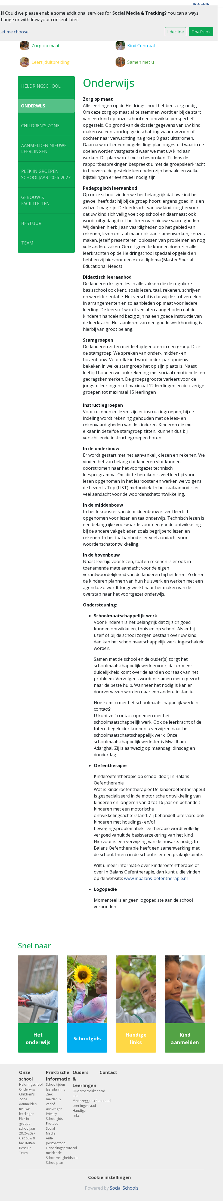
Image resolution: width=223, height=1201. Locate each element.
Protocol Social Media (52, 1128)
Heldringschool (41, 86)
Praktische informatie (55, 1075)
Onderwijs (33, 106)
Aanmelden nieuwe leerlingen (44, 148)
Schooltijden (55, 1084)
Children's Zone (40, 126)
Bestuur (31, 223)
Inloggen (201, 4)
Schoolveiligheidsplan (55, 1157)
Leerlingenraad (82, 1105)
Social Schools (124, 1188)
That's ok (201, 32)
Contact (108, 1072)
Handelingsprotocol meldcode (55, 1150)
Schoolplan (54, 1162)
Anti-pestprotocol (55, 1140)
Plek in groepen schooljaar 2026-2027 (45, 174)
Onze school (26, 1075)
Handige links (79, 1113)
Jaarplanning (55, 1089)
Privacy (51, 1113)
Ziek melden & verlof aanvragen (54, 1101)
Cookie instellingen (109, 1177)
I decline (175, 32)
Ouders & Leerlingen (82, 1078)
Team (27, 243)
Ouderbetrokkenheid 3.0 (82, 1093)
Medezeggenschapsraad (82, 1100)
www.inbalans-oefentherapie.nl (156, 878)
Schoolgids (54, 1118)
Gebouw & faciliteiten (35, 200)
